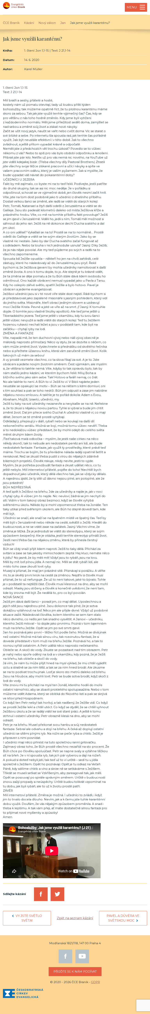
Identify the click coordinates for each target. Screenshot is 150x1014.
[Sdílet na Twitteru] (57, 894)
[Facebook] (65, 956)
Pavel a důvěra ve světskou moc (123, 918)
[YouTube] (82, 956)
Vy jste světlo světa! (29, 918)
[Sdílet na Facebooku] (41, 894)
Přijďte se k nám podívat (75, 971)
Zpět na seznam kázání (75, 918)
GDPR (95, 982)
